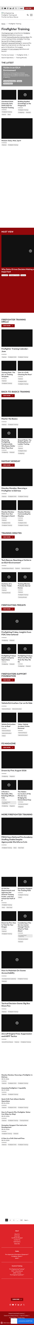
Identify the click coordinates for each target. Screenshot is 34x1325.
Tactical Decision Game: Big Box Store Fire (15, 1004)
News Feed (21, 847)
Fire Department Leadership (6, 803)
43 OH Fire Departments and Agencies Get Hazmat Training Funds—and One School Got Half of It (8, 894)
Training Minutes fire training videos (17, 37)
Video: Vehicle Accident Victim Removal (24, 726)
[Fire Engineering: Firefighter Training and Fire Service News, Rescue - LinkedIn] (10, 8)
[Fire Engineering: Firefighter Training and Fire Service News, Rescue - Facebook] (8, 8)
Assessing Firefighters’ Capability (13, 1088)
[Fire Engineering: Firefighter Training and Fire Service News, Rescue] (10, 15)
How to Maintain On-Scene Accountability (13, 971)
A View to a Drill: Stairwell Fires (12, 1138)
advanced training (14, 43)
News (9, 114)
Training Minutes (6, 592)
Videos (3, 735)
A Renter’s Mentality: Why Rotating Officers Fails (7, 795)
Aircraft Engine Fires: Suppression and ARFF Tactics (16, 1034)
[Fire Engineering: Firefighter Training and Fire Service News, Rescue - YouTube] (5, 8)
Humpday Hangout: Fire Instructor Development (14, 1126)
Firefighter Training (7, 112)
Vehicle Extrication (16, 709)
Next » (26, 1220)
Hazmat (4, 114)
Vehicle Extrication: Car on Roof (8, 725)
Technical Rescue (8, 83)
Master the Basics (9, 418)
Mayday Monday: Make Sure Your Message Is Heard (8, 514)
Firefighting (21, 112)
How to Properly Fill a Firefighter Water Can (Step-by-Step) (16, 1113)
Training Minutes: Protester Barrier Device (24, 586)
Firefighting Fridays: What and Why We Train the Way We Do (25, 659)
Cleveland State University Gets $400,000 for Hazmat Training (7, 104)
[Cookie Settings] (1, 1322)
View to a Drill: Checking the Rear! (25, 373)
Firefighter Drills (12, 357)
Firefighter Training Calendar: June (14, 350)
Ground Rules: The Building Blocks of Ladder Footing (24, 442)
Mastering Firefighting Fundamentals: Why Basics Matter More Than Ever (8, 444)
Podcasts (28, 112)
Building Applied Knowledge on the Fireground (24, 103)
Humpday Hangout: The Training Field (25, 889)
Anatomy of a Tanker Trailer (6, 585)
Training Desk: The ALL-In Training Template (8, 374)
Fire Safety (4, 275)
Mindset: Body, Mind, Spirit (11, 141)
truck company (14, 49)
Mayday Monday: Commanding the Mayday (24, 514)
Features (19, 81)
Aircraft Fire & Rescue (7, 1042)
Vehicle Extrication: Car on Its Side (16, 703)
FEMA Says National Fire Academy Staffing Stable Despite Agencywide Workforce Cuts (17, 839)
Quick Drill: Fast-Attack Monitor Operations (13, 1100)
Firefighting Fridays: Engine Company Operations (8, 658)
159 (21, 1220)
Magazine (12, 776)
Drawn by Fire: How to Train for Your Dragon (8, 925)
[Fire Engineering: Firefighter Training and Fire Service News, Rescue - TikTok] (13, 8)
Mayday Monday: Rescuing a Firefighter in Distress (14, 489)
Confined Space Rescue (9, 81)
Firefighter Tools (22, 451)
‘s (7, 33)
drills (21, 39)
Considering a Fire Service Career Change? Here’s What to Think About (24, 927)
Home (3, 24)
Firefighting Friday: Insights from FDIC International (16, 633)
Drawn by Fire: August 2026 (13, 770)
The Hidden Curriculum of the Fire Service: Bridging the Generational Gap (24, 796)
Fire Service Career (23, 804)
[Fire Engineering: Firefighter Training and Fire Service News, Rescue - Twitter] (16, 8)
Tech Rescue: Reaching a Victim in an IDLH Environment (15, 67)
